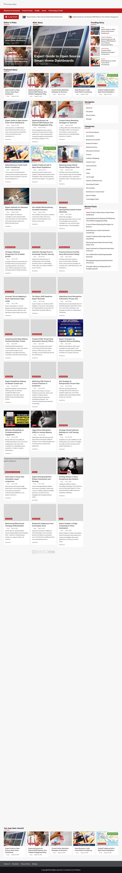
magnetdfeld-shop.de (91, 411)
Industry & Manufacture (94, 180)
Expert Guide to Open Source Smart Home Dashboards (44, 17)
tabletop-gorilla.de (91, 594)
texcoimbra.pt (89, 337)
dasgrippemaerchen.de (92, 756)
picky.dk (87, 356)
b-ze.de (87, 646)
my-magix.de (89, 447)
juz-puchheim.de (90, 612)
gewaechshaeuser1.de (92, 477)
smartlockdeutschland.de (92, 585)
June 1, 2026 (68, 481)
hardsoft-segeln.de (91, 440)
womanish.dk (89, 342)
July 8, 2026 (14, 343)
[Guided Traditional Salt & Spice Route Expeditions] (107, 80)
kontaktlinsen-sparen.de (92, 683)
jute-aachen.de (89, 672)
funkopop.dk (88, 358)
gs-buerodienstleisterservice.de (95, 472)
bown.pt (87, 317)
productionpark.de (90, 449)
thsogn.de (88, 770)
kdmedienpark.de (90, 479)
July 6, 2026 (41, 343)
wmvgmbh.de (89, 761)
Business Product (10, 247)
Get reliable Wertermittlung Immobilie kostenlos (99, 256)
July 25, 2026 (41, 256)
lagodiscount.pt (90, 310)
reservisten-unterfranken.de (94, 401)
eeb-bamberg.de (90, 715)
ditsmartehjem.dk (90, 353)
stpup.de (87, 722)
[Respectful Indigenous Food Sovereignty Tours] (43, 512)
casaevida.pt (89, 328)
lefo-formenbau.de (90, 383)
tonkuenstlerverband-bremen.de (95, 802)
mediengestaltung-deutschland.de (95, 372)
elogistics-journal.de (91, 617)
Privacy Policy (90, 115)
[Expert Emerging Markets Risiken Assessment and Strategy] (43, 465)
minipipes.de (88, 564)
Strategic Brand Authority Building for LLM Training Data (69, 432)
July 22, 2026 (68, 256)
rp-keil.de (88, 399)
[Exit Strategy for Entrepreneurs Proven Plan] (70, 370)
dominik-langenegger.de (92, 566)
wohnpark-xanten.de (91, 475)
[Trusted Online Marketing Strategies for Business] (95, 51)
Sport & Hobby (9, 291)
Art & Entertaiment (92, 132)
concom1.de (88, 763)
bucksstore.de (89, 530)
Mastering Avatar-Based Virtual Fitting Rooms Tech (99, 244)
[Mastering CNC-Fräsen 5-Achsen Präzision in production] (43, 370)
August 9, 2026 (14, 212)
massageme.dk (89, 360)
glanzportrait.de (90, 639)
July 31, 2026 (68, 214)
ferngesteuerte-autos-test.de (94, 587)
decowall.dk (88, 362)
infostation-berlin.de (91, 507)
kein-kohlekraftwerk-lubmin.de (94, 658)
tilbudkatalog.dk (90, 340)
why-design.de (89, 484)
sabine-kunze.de (90, 740)
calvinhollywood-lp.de (92, 678)
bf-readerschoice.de (91, 697)
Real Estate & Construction (39, 202)
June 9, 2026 (14, 483)
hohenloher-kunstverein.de (93, 694)
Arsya (37, 64)
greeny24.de (89, 424)
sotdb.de (87, 433)
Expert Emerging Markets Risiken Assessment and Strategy (41, 479)
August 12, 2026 (69, 169)
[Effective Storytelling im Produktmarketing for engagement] (16, 419)
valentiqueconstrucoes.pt (93, 335)
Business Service (37, 334)
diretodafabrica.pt (90, 319)
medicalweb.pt (89, 308)
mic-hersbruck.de (90, 578)
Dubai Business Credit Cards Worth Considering (108, 62)
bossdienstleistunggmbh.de (93, 378)
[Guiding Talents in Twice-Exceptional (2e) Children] (70, 465)
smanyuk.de (88, 431)
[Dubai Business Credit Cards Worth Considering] (95, 61)
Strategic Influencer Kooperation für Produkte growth (15, 254)
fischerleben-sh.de (90, 548)
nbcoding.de (88, 406)
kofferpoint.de (89, 688)
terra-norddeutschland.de (93, 706)
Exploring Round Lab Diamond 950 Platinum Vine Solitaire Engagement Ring (16, 59)
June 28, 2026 (14, 386)
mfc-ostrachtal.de (90, 736)
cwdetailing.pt (89, 330)
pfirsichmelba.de (90, 752)
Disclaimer (89, 111)
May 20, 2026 (68, 530)
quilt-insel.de (89, 481)
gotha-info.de (89, 791)
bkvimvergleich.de (90, 456)
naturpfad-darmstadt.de (92, 388)
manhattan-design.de (91, 754)
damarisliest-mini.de (91, 555)
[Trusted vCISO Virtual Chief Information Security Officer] (43, 327)
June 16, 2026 (41, 434)
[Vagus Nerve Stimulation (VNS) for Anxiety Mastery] (43, 419)
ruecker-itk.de (89, 603)
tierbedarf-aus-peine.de (92, 669)
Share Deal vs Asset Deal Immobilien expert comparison (14, 479)
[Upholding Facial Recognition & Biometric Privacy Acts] (70, 285)
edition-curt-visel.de (91, 429)
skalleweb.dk (89, 351)
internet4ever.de (90, 713)
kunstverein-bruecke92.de (93, 630)
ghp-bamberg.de (90, 553)
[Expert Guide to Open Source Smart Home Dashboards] (61, 46)
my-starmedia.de (90, 610)
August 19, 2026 (61, 94)
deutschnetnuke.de (90, 667)
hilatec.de (88, 404)
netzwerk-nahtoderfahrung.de (94, 619)
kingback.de (88, 500)
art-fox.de (88, 413)
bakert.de (88, 465)
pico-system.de (89, 633)
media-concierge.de (91, 800)
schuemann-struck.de (91, 710)
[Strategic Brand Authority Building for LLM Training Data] (70, 419)
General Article (105, 48)
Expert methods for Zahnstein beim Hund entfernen (100, 250)
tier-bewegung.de (90, 520)
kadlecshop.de (89, 417)
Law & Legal (90, 177)
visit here (88, 286)
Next (53, 552)
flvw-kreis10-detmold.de (92, 623)
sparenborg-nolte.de (91, 516)
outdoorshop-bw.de (91, 486)
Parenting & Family (64, 247)
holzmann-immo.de (90, 811)
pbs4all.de (88, 562)
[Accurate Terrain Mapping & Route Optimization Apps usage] (16, 285)
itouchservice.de (90, 774)
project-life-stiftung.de (92, 807)
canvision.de (88, 420)
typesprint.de (89, 644)
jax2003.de (88, 536)
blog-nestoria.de (90, 427)
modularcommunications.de (93, 541)
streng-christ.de (90, 575)
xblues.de (88, 781)
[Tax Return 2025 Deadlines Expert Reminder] (43, 285)
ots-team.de (88, 534)
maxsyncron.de (89, 665)
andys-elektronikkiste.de (92, 374)
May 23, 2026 (41, 528)
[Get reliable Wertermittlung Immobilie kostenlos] (43, 196)
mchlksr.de (88, 511)
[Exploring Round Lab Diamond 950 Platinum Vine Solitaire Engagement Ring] (95, 40)
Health (37, 10)
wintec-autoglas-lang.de (92, 438)
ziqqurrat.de (88, 376)
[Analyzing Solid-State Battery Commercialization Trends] (16, 327)
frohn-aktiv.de (89, 436)
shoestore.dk (89, 346)
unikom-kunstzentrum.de (92, 514)
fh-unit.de (88, 390)
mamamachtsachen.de (91, 601)
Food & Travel (27, 10)
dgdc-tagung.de (90, 589)
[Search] (117, 10)
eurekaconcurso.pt (90, 314)
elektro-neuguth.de (91, 758)
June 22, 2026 (68, 386)
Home (44, 10)
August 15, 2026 (108, 94)
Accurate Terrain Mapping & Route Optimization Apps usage (15, 299)
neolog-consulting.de (91, 591)
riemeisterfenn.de (90, 626)
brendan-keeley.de (90, 385)
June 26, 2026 (41, 388)
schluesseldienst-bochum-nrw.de (95, 559)
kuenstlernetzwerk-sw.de (92, 550)
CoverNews (67, 870)
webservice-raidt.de (91, 724)
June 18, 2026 (14, 437)
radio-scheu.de (89, 454)
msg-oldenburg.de (90, 742)
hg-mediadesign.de (91, 463)
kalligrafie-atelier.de (91, 823)
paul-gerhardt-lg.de (91, 768)
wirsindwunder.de (90, 408)
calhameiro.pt (89, 326)
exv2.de (87, 614)
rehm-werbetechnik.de (92, 468)
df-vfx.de (87, 704)
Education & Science (93, 151)
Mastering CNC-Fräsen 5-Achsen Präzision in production (41, 383)
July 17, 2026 (14, 303)
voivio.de (87, 653)
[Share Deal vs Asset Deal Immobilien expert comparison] (16, 465)
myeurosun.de (89, 381)
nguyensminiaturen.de (92, 738)
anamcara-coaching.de (92, 596)
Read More (8, 139)
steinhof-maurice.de (91, 532)
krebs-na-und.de (90, 701)
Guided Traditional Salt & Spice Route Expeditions (98, 238)
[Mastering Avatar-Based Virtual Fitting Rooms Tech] (70, 154)
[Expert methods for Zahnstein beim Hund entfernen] (16, 196)
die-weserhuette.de (91, 685)
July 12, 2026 (68, 301)
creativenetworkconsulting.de (94, 470)
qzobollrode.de (89, 813)
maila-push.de (89, 415)
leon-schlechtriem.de (91, 502)
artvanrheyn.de (89, 523)
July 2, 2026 (68, 343)
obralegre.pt (89, 333)
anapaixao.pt (89, 303)
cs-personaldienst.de (91, 491)
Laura (8, 64)
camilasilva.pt (89, 301)
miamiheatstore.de (90, 580)
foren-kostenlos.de (91, 699)
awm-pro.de (88, 394)
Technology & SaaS (56, 10)
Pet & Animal (9, 202)
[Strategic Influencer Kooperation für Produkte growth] (16, 240)
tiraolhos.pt (88, 365)
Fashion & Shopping (11, 54)
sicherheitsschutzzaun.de (92, 443)
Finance (103, 58)
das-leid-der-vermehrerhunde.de (95, 628)
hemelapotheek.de (90, 493)
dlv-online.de (89, 569)
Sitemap (89, 119)
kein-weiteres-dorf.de (91, 660)
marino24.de (89, 571)
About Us (89, 108)
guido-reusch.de (90, 676)
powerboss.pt (89, 296)
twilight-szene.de (90, 605)
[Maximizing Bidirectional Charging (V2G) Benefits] (16, 512)
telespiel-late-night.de (92, 729)
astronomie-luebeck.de (92, 649)
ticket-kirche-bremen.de (92, 637)
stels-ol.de (88, 690)
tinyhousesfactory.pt (91, 321)
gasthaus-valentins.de (92, 573)
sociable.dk (88, 349)
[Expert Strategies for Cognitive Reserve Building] (70, 327)
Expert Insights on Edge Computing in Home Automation (68, 526)
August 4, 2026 (41, 212)
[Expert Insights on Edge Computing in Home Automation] (70, 512)
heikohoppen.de (90, 498)
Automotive (9, 334)
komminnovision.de (91, 509)
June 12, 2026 (68, 437)
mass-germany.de (90, 445)
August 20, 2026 (15, 64)
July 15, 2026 (41, 301)
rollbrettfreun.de (90, 656)
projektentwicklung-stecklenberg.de (96, 539)
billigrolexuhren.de (91, 607)
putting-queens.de (90, 488)
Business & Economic (12, 10)
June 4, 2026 (41, 483)
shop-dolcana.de (90, 765)
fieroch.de (88, 452)
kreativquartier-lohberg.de (93, 749)
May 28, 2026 (14, 528)
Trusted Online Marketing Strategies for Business (108, 52)
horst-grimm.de (89, 461)
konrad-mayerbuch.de (91, 557)
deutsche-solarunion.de (92, 369)
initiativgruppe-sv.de (91, 518)
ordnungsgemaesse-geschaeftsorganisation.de (100, 543)
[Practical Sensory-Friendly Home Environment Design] (70, 240)
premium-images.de (91, 525)
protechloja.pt (89, 305)
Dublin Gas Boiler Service (101, 276)
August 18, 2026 (84, 94)
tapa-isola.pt (89, 324)
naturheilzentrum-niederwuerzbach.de (97, 674)
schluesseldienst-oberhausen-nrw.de (96, 621)
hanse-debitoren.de (91, 459)
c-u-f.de (87, 797)
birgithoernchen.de (91, 495)
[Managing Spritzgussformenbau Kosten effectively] (70, 196)
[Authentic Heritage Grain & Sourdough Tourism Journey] (43, 240)
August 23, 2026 (44, 64)
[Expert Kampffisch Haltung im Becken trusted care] (16, 370)
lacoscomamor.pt (90, 312)
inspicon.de (88, 809)
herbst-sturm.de (90, 804)
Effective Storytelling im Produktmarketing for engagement (14, 432)
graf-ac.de (88, 367)
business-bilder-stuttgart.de (94, 779)
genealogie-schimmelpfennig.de (95, 708)
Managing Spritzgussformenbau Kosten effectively (70, 209)
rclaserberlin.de (89, 392)
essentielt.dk (89, 344)
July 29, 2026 (14, 259)
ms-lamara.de (89, 422)
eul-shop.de (88, 747)
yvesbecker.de (89, 635)
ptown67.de (88, 662)
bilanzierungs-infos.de (92, 527)
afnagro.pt (88, 298)
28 (49, 552)
